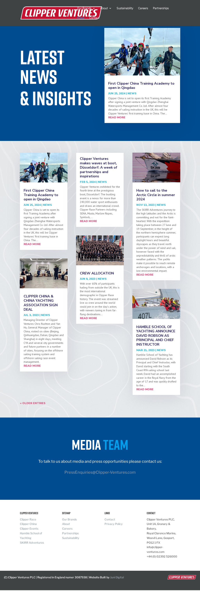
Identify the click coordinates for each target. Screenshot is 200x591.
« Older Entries (33, 403)
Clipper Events (29, 528)
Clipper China (28, 524)
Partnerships (161, 8)
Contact (94, 17)
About (104, 8)
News (80, 17)
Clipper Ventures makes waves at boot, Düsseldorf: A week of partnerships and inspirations (98, 167)
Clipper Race (28, 519)
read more (116, 117)
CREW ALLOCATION (97, 273)
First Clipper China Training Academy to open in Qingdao (141, 85)
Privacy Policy (113, 524)
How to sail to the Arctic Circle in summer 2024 (155, 195)
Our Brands (84, 8)
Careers (143, 8)
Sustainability (125, 8)
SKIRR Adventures (32, 542)
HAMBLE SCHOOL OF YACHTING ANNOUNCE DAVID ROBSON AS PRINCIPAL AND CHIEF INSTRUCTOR (155, 336)
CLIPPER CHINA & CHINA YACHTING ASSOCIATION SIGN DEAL (41, 303)
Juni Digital (117, 577)
